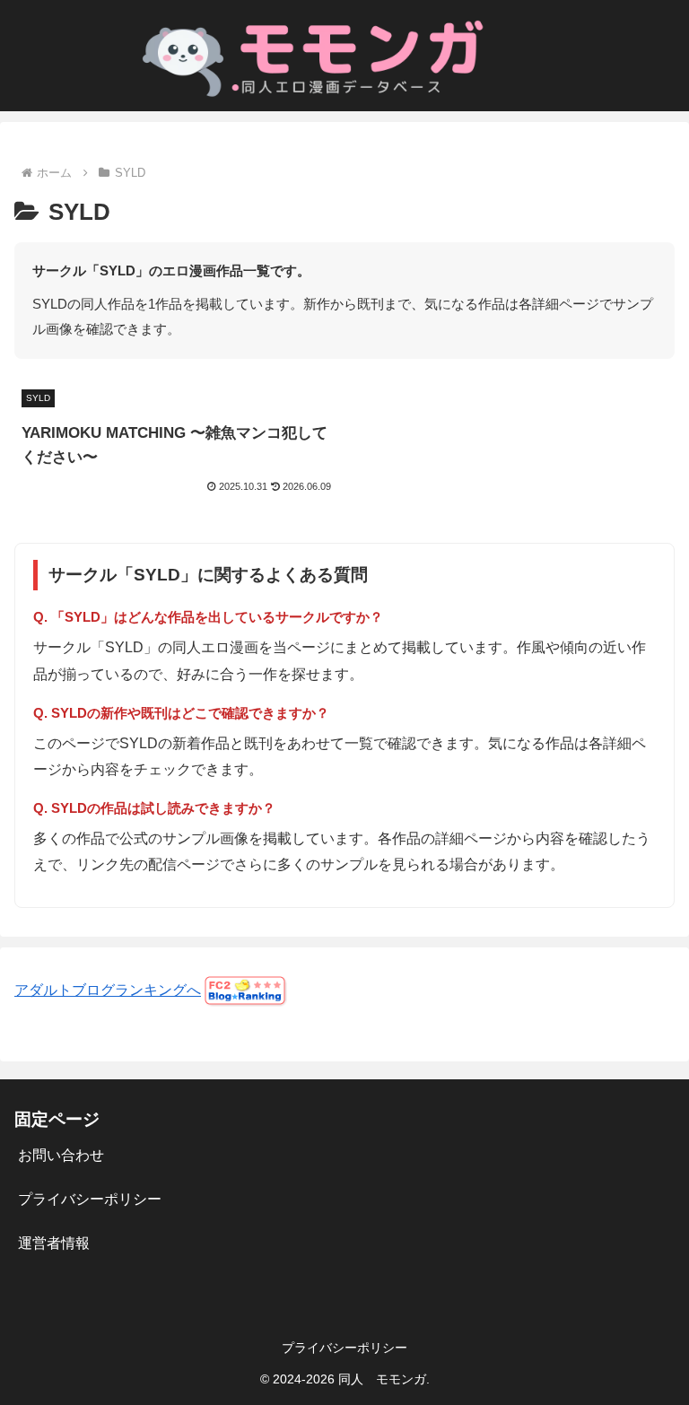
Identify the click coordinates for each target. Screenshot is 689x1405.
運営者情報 (54, 1243)
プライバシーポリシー (89, 1199)
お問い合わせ (61, 1155)
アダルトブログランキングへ (107, 990)
